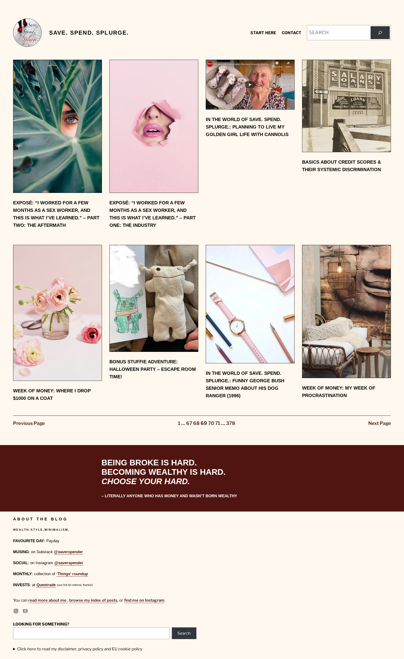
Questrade (46, 585)
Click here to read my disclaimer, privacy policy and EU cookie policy (79, 649)
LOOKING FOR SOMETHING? (41, 624)
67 (189, 423)
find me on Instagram (144, 600)
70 (211, 423)
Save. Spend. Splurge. (89, 32)
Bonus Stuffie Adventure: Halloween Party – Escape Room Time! (152, 369)
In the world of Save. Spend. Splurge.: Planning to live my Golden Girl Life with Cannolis (247, 127)
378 (230, 423)
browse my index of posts (93, 600)
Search (184, 633)
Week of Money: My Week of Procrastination (338, 391)
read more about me (47, 600)
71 (217, 423)
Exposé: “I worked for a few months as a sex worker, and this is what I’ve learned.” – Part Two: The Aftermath (56, 214)
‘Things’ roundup (72, 574)
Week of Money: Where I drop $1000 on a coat (52, 394)
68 (196, 423)
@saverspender (68, 552)
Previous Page (29, 423)
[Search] (380, 32)
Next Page (379, 423)
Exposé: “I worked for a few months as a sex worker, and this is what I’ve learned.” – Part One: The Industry (152, 214)
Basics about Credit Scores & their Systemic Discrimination (341, 165)
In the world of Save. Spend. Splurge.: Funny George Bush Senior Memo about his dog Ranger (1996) (245, 384)
